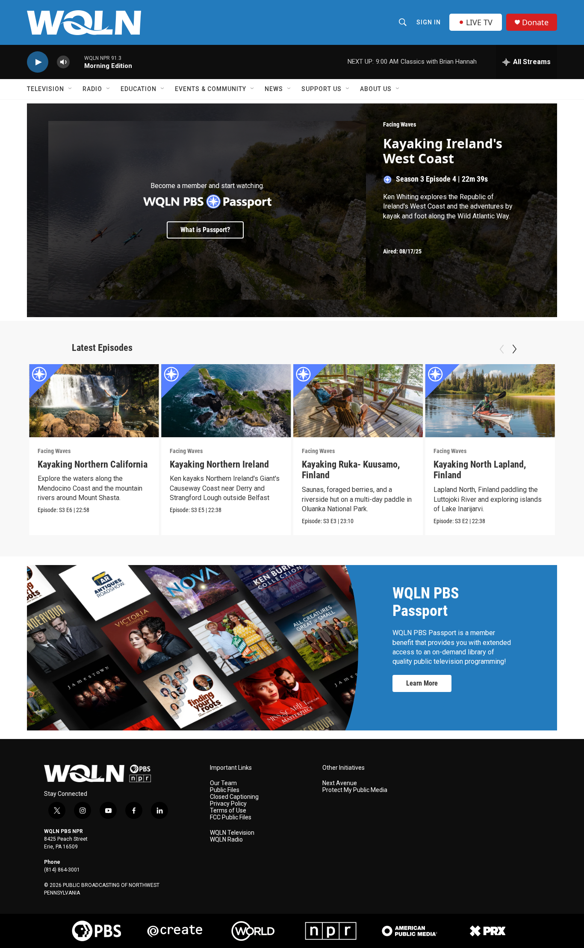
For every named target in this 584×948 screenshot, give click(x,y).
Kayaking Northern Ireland (219, 464)
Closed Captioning (234, 797)
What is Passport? (205, 230)
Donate (535, 22)
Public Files (224, 790)
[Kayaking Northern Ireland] (226, 400)
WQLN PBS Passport (425, 602)
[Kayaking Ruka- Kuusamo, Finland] (358, 400)
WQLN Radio (226, 839)
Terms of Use (228, 810)
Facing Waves (399, 124)
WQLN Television (232, 833)
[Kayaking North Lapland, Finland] (490, 400)
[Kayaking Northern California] (94, 400)
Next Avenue (339, 783)
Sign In (428, 22)
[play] (37, 62)
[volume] (63, 62)
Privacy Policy (228, 804)
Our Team (223, 783)
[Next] (514, 349)
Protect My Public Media (354, 790)
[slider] (77, 61)
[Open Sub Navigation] (70, 88)
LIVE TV (479, 22)
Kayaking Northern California (92, 464)
